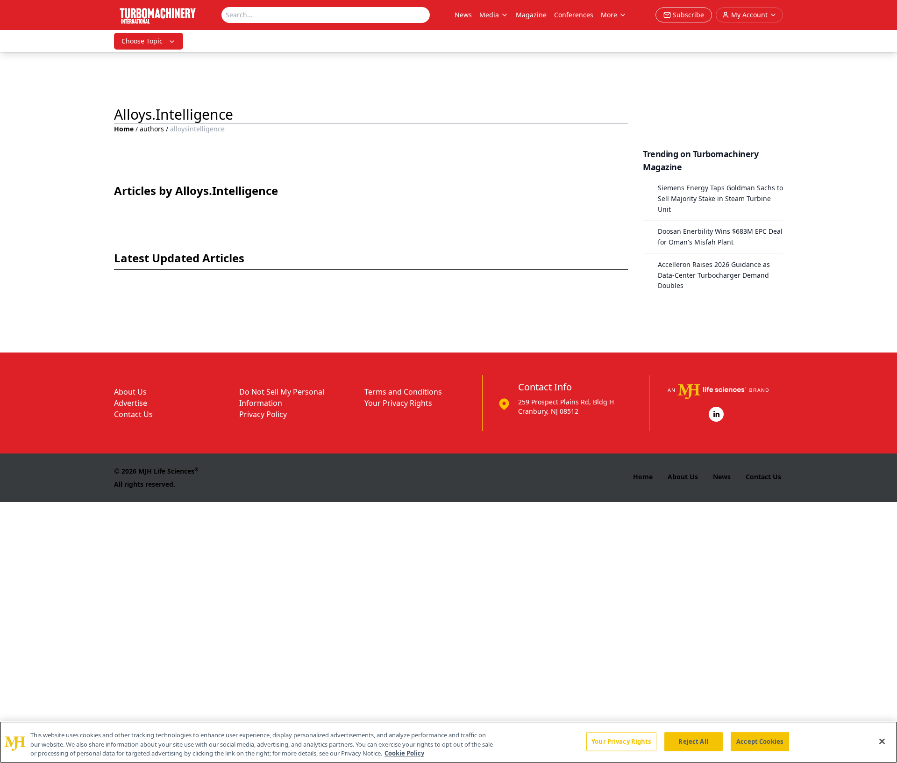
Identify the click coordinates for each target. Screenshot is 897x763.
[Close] (882, 741)
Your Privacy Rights (398, 403)
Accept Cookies (759, 741)
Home (124, 128)
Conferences (573, 14)
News (463, 14)
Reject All (693, 741)
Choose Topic (142, 40)
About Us (130, 392)
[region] (448, 742)
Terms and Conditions (403, 392)
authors (152, 128)
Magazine (531, 14)
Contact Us (133, 414)
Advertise (130, 403)
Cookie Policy (404, 753)
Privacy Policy (263, 414)
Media (489, 14)
